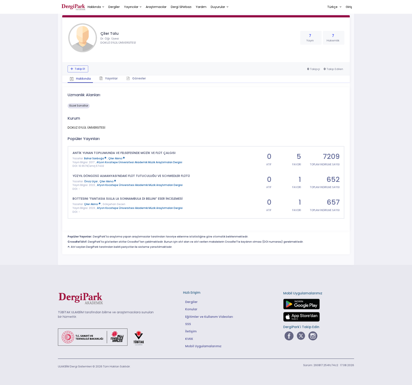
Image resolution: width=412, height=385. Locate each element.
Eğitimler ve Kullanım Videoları (209, 317)
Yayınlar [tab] (111, 78)
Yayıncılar (131, 7)
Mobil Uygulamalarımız (203, 346)
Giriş (349, 7)
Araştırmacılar (156, 7)
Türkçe (332, 7)
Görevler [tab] (138, 78)
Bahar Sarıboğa (94, 158)
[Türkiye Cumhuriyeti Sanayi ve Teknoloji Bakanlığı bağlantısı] (103, 337)
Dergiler (114, 7)
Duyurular (218, 7)
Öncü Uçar (91, 181)
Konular (191, 309)
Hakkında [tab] (83, 78)
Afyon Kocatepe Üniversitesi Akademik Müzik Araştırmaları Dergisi (139, 162)
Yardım (201, 7)
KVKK (189, 339)
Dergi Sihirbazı (181, 7)
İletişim (191, 331)
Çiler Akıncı (115, 158)
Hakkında (94, 7)
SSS (188, 324)
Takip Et (79, 69)
